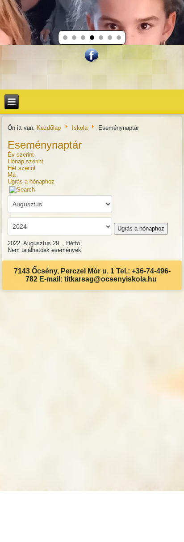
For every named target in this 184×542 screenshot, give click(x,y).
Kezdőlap (49, 127)
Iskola (80, 127)
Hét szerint (22, 168)
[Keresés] (22, 189)
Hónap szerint (25, 161)
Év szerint (21, 154)
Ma (12, 174)
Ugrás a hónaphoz (31, 181)
